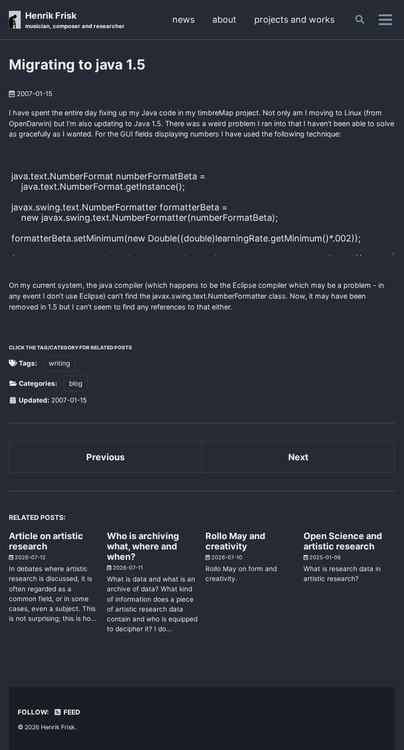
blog (75, 383)
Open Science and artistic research (342, 541)
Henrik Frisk (75, 20)
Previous (105, 457)
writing (59, 363)
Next (298, 457)
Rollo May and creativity (235, 541)
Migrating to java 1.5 (77, 64)
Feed (71, 712)
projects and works (294, 19)
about (224, 19)
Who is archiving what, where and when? (143, 546)
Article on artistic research (46, 541)
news (183, 19)
